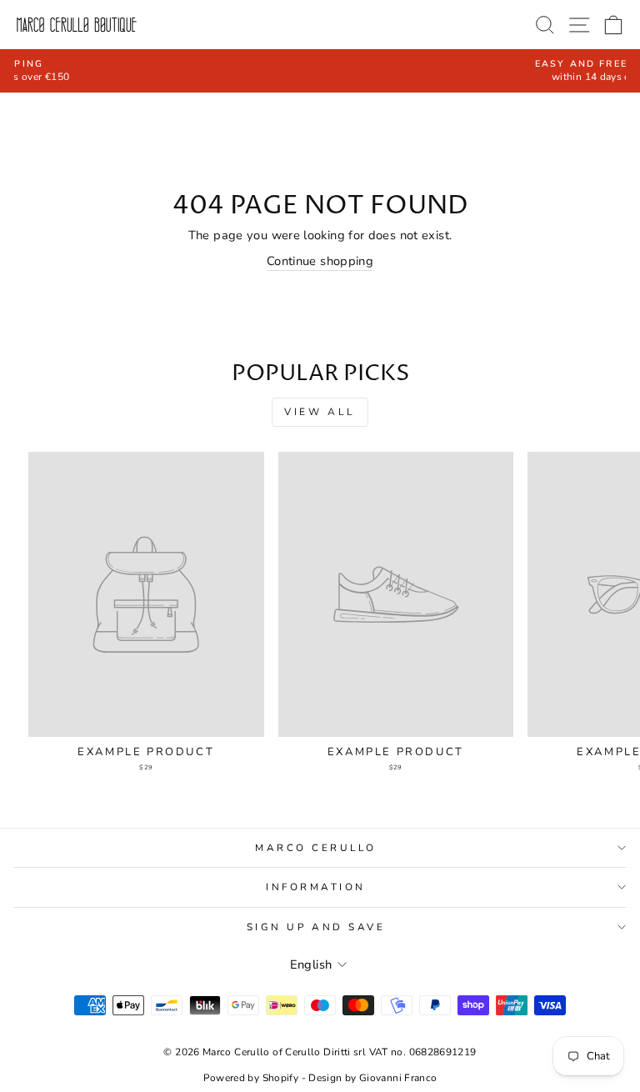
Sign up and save (316, 927)
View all (320, 411)
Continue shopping (320, 261)
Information (316, 887)
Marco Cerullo (316, 847)
